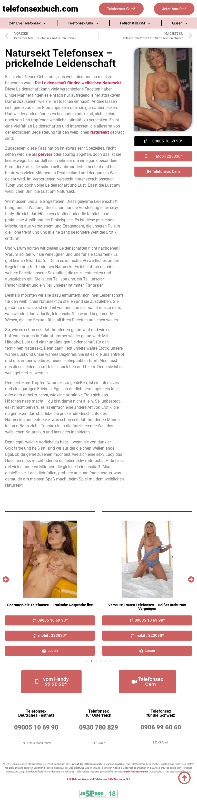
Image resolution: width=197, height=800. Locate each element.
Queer (177, 23)
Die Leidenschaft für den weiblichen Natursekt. (78, 82)
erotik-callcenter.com (135, 771)
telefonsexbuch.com (40, 9)
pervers (45, 154)
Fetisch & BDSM (132, 23)
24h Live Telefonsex (24, 23)
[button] (6, 579)
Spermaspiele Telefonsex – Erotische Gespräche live (50, 605)
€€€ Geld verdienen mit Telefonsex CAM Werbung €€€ (98, 779)
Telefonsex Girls (80, 23)
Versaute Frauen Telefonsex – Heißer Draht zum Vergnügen (147, 607)
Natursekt (99, 132)
